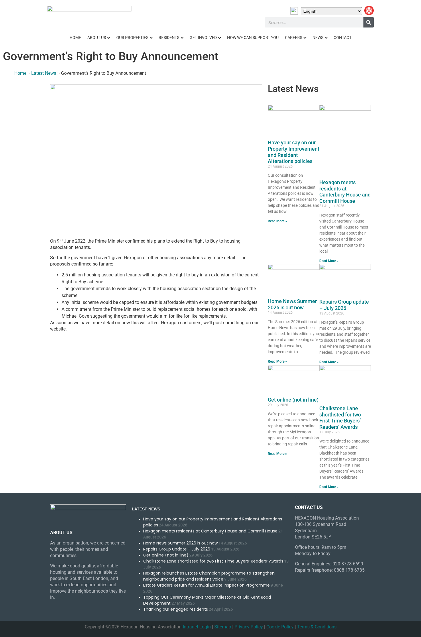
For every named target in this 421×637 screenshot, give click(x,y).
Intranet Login (197, 627)
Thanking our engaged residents (175, 609)
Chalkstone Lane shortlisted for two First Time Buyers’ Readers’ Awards (340, 417)
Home (75, 37)
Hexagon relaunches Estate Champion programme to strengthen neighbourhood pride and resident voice (209, 576)
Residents (169, 37)
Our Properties (132, 37)
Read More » (277, 221)
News (317, 37)
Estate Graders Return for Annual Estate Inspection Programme (206, 585)
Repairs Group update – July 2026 (344, 305)
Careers (293, 37)
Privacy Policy (249, 627)
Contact (342, 37)
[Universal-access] (369, 10)
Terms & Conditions (317, 627)
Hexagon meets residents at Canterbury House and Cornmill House (345, 191)
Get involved (203, 37)
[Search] (368, 22)
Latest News (43, 73)
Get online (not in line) (293, 400)
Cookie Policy (280, 627)
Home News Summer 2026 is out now (292, 304)
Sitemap (222, 627)
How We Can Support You (253, 37)
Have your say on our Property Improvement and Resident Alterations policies (293, 151)
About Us (96, 37)
